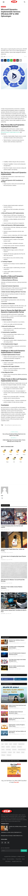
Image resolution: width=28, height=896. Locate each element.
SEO (14, 752)
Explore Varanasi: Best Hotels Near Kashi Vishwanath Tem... (17, 706)
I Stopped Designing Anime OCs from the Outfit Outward (12, 526)
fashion (3, 746)
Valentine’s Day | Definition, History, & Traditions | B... (16, 641)
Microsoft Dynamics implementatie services (13, 425)
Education (14, 749)
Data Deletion (8, 861)
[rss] (8, 842)
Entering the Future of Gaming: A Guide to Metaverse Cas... (12, 835)
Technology (3, 6)
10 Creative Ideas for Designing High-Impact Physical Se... (13, 557)
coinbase (10, 752)
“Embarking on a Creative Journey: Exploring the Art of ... (11, 832)
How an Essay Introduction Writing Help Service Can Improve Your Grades (14, 434)
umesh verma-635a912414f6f (14, 642)
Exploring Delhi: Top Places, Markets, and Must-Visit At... (17, 732)
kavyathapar (11, 649)
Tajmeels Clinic (21, 744)
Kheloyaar (9, 755)
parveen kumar (11, 668)
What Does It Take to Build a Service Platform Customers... (11, 587)
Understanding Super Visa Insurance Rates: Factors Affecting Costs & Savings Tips (14, 440)
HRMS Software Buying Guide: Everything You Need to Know (13, 611)
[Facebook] (2, 842)
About (23, 859)
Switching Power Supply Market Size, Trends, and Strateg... (12, 550)
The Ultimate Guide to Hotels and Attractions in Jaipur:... (16, 712)
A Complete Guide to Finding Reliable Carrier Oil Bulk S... (16, 647)
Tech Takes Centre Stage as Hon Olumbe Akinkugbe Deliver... (17, 660)
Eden (2, 590)
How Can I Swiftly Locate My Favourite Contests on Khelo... (17, 667)
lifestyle (18, 752)
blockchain (19, 746)
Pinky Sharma (3, 559)
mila (4, 56)
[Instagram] (5, 842)
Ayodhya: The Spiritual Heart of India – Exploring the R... (17, 719)
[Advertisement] (14, 32)
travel (10, 744)
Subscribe (24, 850)
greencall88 (3, 613)
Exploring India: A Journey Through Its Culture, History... (17, 725)
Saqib (2, 529)
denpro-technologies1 (12, 655)
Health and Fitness (21, 749)
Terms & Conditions (10, 859)
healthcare (14, 746)
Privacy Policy (18, 859)
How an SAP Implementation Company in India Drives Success (17, 654)
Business (8, 746)
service (3, 749)
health (6, 744)
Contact (4, 859)
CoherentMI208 (3, 552)
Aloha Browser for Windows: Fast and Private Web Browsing (13, 580)
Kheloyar (3, 755)
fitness (22, 752)
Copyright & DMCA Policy (17, 861)
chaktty (10, 662)
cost (2, 744)
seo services (4, 752)
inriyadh (15, 744)
